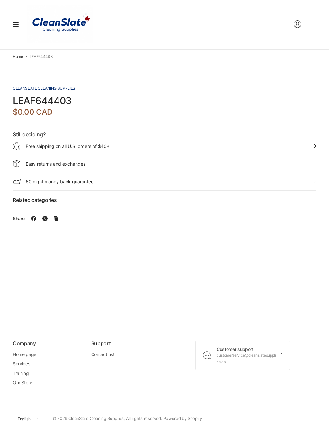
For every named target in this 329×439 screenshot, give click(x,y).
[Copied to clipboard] (56, 218)
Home (18, 56)
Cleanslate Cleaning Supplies (44, 88)
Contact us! (102, 354)
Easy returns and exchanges (55, 163)
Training (21, 373)
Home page (24, 354)
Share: (19, 218)
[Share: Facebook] (34, 218)
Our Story (22, 382)
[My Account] (297, 24)
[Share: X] (45, 218)
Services (21, 363)
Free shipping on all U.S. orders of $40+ (68, 146)
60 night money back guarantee (59, 181)
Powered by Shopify (183, 418)
